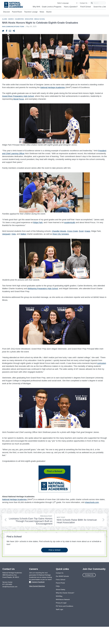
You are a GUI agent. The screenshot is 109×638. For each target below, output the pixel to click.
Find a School (54, 550)
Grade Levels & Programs (51, 7)
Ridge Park (38, 222)
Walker (23, 234)
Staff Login (59, 609)
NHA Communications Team (13, 26)
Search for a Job (99, 7)
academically (69, 222)
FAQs (58, 586)
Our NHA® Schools (62, 576)
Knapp (87, 231)
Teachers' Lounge (31, 12)
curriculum (101, 363)
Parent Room (17, 12)
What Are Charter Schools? (65, 593)
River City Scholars (61, 234)
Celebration (19, 19)
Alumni (49, 12)
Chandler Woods (59, 231)
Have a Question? (71, 7)
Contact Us (83, 3)
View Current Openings (37, 586)
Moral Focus (18, 99)
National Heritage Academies (52, 87)
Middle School (39, 19)
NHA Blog (59, 596)
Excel (81, 231)
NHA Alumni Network (63, 599)
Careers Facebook (38, 582)
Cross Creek (72, 231)
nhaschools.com (92, 502)
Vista (13, 234)
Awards (11, 19)
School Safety (60, 589)
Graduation (29, 19)
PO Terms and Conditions (64, 606)
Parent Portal (60, 583)
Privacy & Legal (61, 603)
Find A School (85, 7)
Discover (6, 12)
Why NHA (36, 7)
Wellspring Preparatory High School (43, 288)
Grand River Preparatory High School (18, 96)
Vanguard (6, 234)
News (42, 12)
